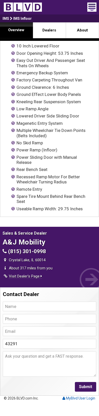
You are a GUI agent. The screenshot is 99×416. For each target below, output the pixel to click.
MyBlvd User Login (80, 398)
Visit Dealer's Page (25, 276)
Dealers (49, 30)
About (82, 30)
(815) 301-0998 (26, 251)
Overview (16, 30)
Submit (85, 386)
